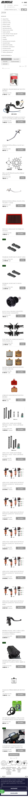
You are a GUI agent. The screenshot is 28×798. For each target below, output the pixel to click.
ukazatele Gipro (6, 42)
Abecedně (5, 64)
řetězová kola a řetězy (7, 30)
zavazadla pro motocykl (8, 50)
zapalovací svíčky (6, 22)
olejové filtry (5, 18)
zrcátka (4, 37)
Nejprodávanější (15, 61)
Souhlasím (14, 793)
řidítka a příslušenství (7, 52)
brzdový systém (6, 24)
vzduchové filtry (6, 20)
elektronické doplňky (7, 44)
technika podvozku (7, 28)
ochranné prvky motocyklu (8, 41)
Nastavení (14, 788)
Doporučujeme (6, 59)
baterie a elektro (6, 26)
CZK (24, 5)
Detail (22, 177)
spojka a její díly (6, 31)
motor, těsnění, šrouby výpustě (9, 33)
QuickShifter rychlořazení (8, 46)
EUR (26, 5)
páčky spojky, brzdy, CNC (8, 35)
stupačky (4, 39)
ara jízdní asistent (6, 48)
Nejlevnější (16, 59)
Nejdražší (5, 61)
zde (2, 785)
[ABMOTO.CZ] (7, 2)
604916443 (16, 5)
